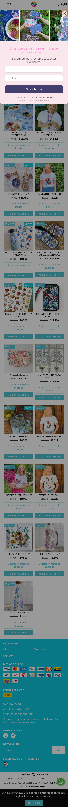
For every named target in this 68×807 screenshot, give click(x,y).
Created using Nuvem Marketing (34, 100)
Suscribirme (34, 89)
